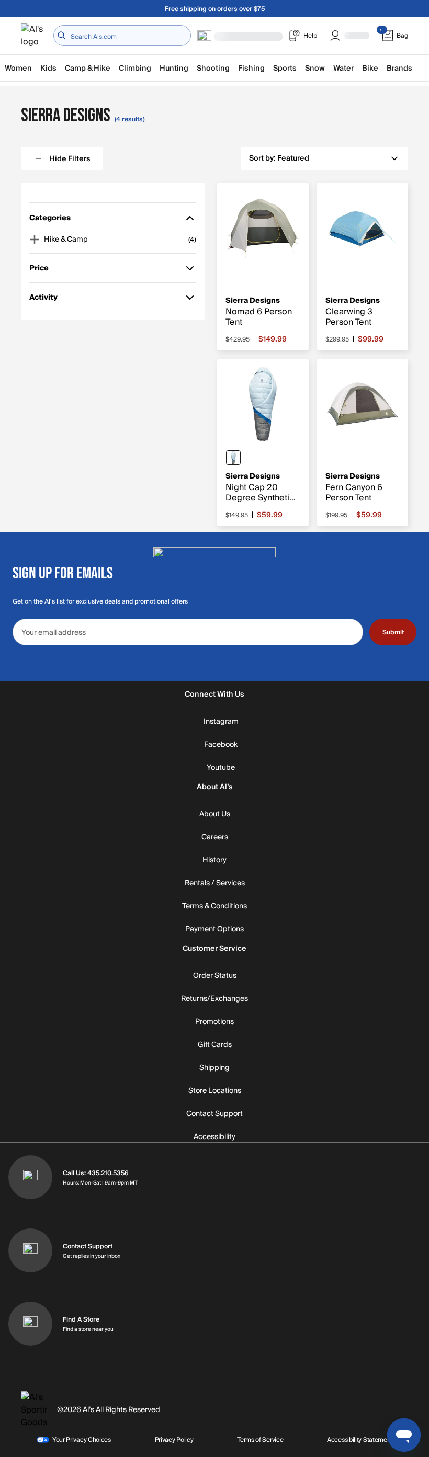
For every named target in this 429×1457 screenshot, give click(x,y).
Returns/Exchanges (214, 999)
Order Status (214, 976)
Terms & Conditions (214, 906)
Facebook (221, 744)
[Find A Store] (30, 1324)
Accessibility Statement (359, 1439)
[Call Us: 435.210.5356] (30, 1177)
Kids (48, 68)
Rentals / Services (215, 883)
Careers (214, 837)
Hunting (174, 68)
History (214, 860)
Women (18, 68)
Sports (285, 68)
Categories (50, 220)
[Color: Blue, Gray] (233, 457)
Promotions (214, 1022)
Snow (315, 68)
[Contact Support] (30, 1250)
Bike (370, 68)
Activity (44, 299)
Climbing (135, 68)
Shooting (213, 68)
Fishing (251, 68)
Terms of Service (260, 1439)
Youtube (221, 767)
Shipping (214, 1068)
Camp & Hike (87, 68)
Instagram (221, 721)
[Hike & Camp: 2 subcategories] (34, 239)
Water (343, 68)
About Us (214, 814)
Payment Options (214, 929)
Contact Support (214, 1114)
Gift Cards (215, 1045)
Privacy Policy (174, 1439)
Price (44, 270)
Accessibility (214, 1137)
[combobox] (122, 35)
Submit (393, 632)
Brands (399, 68)
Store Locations (214, 1091)
